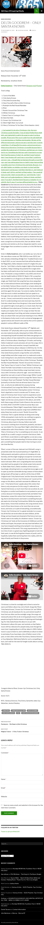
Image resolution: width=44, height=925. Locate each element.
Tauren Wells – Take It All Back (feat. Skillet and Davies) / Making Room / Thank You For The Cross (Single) (20, 879)
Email (3, 788)
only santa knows (8, 713)
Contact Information (19, 909)
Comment (5, 753)
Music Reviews (6, 19)
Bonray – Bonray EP (18, 913)
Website (4, 796)
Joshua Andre (14, 883)
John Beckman (5, 913)
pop (18, 713)
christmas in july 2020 (18, 710)
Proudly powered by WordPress (9, 922)
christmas (6, 710)
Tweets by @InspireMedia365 (10, 831)
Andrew (3, 898)
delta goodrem (32, 710)
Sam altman (4, 874)
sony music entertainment (30, 713)
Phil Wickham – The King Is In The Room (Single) (26, 874)
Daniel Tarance (5, 909)
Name (3, 779)
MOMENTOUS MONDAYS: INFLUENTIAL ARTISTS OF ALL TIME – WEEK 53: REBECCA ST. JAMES (22, 899)
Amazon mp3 (31, 86)
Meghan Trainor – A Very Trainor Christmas (15, 730)
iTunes (39, 86)
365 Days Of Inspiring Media (12, 11)
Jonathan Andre (22, 30)
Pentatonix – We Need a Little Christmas (14, 723)
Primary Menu (41, 10)
